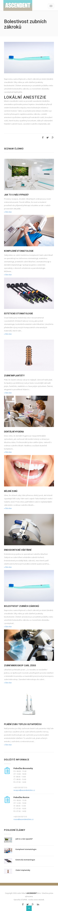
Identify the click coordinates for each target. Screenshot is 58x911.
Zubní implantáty (14, 375)
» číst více (8, 212)
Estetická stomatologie (18, 313)
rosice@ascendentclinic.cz (23, 819)
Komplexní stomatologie (18, 251)
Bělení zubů (10, 491)
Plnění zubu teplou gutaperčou (23, 724)
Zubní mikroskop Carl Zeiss (20, 665)
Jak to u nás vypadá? (16, 194)
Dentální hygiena (14, 431)
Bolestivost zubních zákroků (21, 606)
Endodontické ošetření (17, 550)
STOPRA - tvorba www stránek (32, 900)
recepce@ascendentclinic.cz (24, 790)
